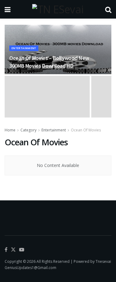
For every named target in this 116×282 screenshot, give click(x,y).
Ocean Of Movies (86, 130)
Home (10, 130)
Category (28, 130)
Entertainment (23, 48)
